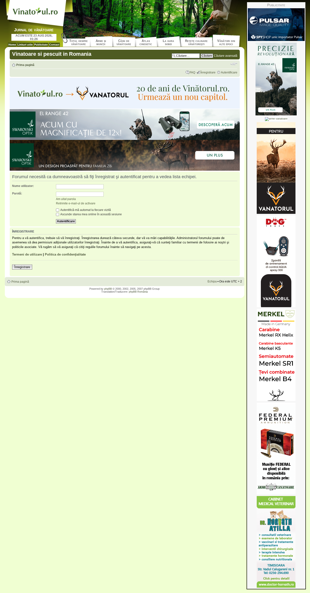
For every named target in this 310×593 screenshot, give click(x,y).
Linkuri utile (25, 44)
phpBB (108, 288)
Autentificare (229, 72)
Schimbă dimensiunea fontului (233, 64)
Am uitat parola (66, 199)
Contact (54, 44)
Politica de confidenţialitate (65, 254)
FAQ (192, 72)
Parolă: (17, 193)
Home (12, 44)
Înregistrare (208, 72)
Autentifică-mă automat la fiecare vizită (85, 210)
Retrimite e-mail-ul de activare (75, 203)
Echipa (212, 281)
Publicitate (41, 44)
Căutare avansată (225, 55)
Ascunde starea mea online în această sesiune (91, 214)
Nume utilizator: (23, 186)
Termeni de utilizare (27, 254)
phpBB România (138, 291)
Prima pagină (25, 65)
